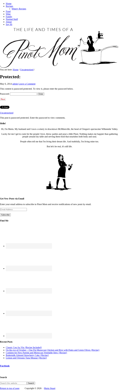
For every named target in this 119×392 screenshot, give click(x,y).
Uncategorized (6, 113)
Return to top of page (9, 388)
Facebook (5, 366)
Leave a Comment (27, 84)
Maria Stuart (49, 388)
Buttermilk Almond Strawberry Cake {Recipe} (27, 355)
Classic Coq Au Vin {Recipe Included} (24, 347)
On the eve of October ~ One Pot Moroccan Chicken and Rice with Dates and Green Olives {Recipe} (53, 350)
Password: (5, 94)
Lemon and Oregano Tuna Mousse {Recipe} (26, 358)
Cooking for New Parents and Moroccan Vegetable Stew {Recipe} (36, 352)
